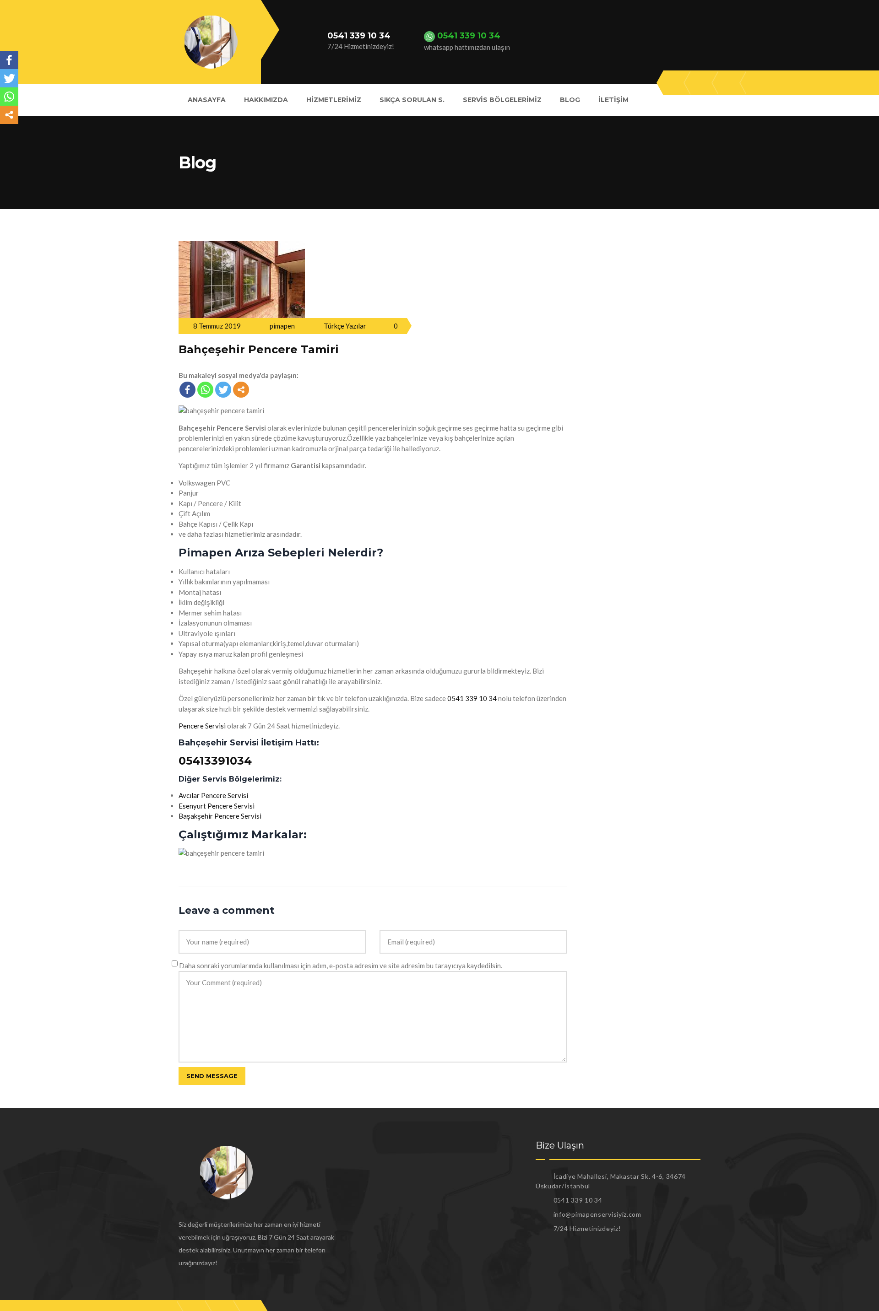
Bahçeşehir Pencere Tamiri (259, 349)
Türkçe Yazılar (345, 326)
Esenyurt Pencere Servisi (217, 806)
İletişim (613, 100)
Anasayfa (207, 100)
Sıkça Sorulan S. (412, 100)
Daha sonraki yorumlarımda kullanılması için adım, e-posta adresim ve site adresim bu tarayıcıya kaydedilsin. (340, 965)
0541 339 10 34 (472, 698)
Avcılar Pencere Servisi (213, 795)
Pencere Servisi (202, 726)
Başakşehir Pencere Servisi (220, 816)
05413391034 (215, 760)
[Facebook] (187, 390)
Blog (570, 100)
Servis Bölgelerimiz (502, 100)
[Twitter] (223, 390)
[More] (241, 390)
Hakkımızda (266, 100)
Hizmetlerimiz (333, 100)
